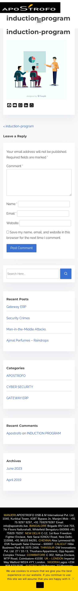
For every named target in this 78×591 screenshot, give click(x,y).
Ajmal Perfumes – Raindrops (27, 340)
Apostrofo (13, 433)
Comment (14, 166)
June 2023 (14, 468)
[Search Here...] (32, 274)
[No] (73, 578)
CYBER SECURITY (19, 387)
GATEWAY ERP (17, 398)
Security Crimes (18, 318)
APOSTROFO (16, 376)
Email (11, 213)
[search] (66, 273)
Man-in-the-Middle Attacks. (26, 329)
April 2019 (13, 480)
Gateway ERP (16, 307)
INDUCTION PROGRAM (44, 433)
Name (11, 204)
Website (12, 223)
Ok (40, 585)
